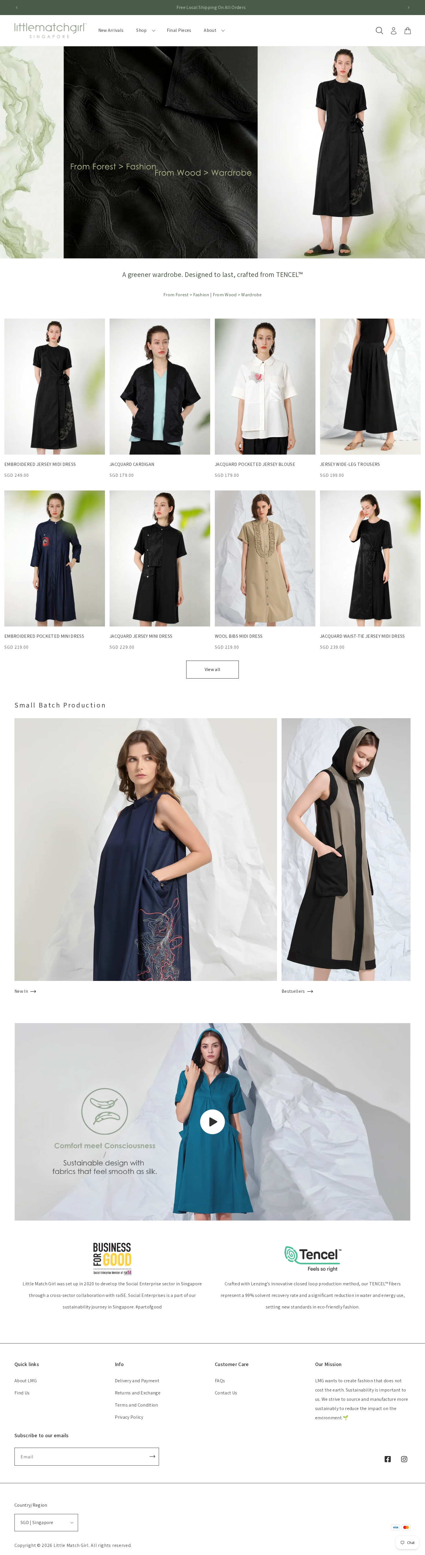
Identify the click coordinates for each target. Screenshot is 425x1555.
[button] (145, 30)
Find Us (21, 1393)
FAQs (220, 1381)
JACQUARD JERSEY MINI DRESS (141, 636)
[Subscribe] (152, 1457)
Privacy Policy (129, 1417)
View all (213, 669)
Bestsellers (293, 991)
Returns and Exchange (137, 1393)
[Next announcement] (408, 7)
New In (21, 991)
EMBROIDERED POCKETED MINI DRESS (44, 636)
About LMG (25, 1381)
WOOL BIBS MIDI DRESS (239, 636)
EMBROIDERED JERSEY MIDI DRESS (40, 464)
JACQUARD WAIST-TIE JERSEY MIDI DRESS (362, 636)
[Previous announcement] (16, 7)
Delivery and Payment (137, 1381)
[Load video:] (212, 1122)
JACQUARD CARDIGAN (132, 464)
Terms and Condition (136, 1405)
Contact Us (226, 1393)
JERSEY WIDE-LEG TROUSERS (350, 464)
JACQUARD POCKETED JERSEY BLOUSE (255, 464)
